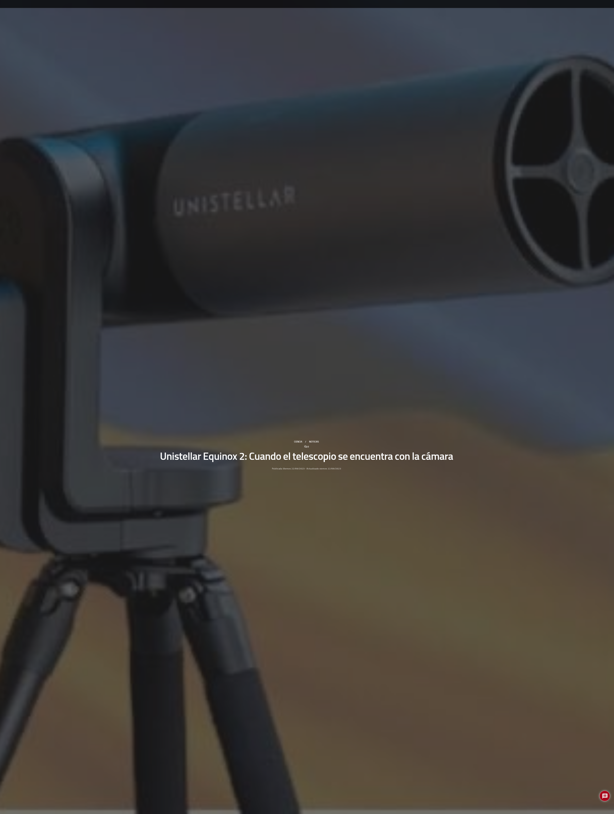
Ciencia (298, 441)
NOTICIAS (314, 441)
